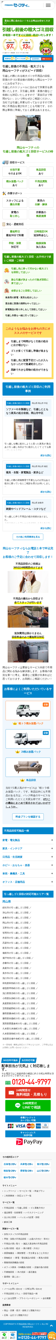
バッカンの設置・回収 (29, 1217)
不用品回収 (9, 1208)
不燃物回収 (9, 1272)
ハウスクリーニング (34, 1212)
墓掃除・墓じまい (12, 1277)
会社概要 (47, 1298)
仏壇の (12, 1248)
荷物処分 (8, 1258)
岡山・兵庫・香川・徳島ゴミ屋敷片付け (22, 1310)
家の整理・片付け (31, 1248)
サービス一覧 (25, 1191)
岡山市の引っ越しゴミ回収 (15, 922)
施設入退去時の (35, 1243)
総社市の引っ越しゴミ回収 (15, 907)
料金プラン (40, 1191)
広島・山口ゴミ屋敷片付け (16, 1315)
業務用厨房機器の (14, 1262)
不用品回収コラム (12, 1293)
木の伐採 (21, 1272)
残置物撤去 (9, 1253)
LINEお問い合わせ (33, 1289)
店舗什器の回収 (41, 1267)
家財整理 (21, 1253)
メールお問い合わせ (13, 1289)
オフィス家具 (17, 1267)
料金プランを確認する (28, 816)
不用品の (12, 1243)
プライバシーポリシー (29, 1298)
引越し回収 (22, 1208)
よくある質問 (10, 1298)
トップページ (10, 1191)
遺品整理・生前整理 (13, 1212)
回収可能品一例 (30, 1293)
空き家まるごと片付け (38, 1253)
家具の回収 (44, 1258)
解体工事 (8, 1222)
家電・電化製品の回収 (25, 1258)
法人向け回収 (10, 1217)
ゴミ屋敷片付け (37, 1208)
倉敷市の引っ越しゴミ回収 (15, 917)
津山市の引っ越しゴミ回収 (15, 912)
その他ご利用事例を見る (28, 537)
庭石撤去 (32, 1272)
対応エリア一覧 (24, 1196)
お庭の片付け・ (39, 1239)
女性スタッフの (16, 1234)
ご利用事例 (9, 1196)
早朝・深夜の (15, 1239)
